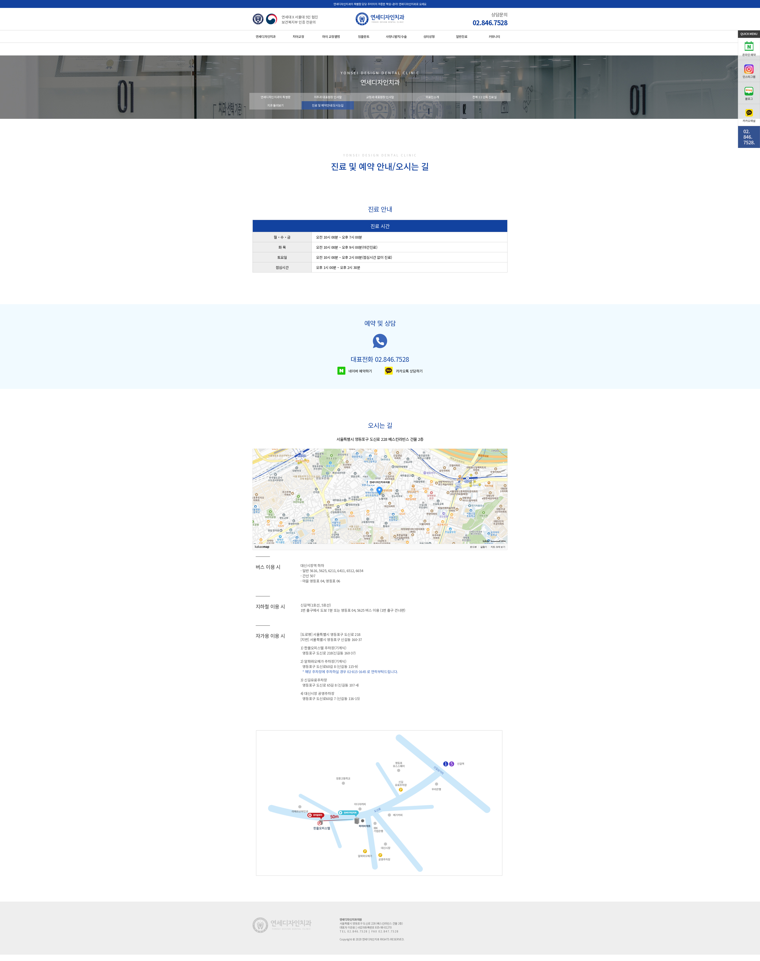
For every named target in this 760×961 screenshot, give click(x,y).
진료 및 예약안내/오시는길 (328, 105)
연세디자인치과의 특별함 (276, 97)
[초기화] (502, 503)
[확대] (502, 489)
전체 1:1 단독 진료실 (484, 97)
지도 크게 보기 (498, 547)
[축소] (502, 495)
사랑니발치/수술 (396, 36)
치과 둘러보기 (275, 105)
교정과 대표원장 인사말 (380, 97)
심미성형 (429, 36)
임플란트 (364, 36)
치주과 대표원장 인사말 (328, 97)
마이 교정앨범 (331, 36)
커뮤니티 (494, 36)
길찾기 (483, 547)
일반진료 (461, 36)
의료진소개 (432, 97)
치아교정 (298, 36)
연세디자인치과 (266, 36)
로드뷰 (473, 547)
